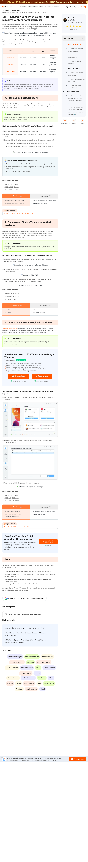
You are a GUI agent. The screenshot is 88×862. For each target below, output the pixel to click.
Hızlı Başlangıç (10, 57)
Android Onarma (12, 668)
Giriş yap (82, 6)
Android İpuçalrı (27, 668)
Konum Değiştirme (17, 662)
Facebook (19, 689)
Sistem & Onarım (23, 6)
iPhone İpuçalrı (47, 657)
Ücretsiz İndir (79, 759)
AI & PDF (50, 6)
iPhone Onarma (49, 668)
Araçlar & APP (43, 6)
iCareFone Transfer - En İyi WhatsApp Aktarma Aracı (18, 538)
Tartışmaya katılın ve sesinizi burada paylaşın (25, 614)
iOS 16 (51, 678)
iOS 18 (18, 683)
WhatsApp (42, 678)
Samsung (30, 662)
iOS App (37, 673)
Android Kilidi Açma (15, 657)
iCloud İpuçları (29, 683)
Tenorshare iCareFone (10, 71)
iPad (39, 683)
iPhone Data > (16, 10)
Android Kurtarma (28, 678)
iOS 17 (38, 668)
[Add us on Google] (65, 120)
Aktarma (10, 683)
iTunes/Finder (10, 64)
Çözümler (56, 6)
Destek (70, 6)
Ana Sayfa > (7, 10)
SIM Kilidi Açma (25, 673)
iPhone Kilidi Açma (43, 662)
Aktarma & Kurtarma (33, 6)
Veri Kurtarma (49, 683)
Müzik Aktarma (31, 689)
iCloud (42, 689)
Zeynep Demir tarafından (73, 19)
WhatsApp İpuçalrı (32, 657)
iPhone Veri (69, 38)
